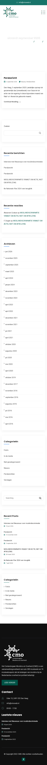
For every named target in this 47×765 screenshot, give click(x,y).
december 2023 (11, 291)
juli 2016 (8, 411)
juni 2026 (8, 252)
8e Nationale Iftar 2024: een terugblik (18, 189)
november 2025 (11, 258)
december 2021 (11, 318)
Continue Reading (11, 102)
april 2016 (9, 424)
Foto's (6, 450)
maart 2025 (9, 271)
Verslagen (8, 480)
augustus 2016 (11, 404)
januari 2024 (10, 285)
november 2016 (11, 391)
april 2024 (9, 278)
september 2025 (11, 265)
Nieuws (23, 82)
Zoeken (7, 126)
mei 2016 (9, 417)
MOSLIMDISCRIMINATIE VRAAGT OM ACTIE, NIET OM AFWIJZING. (23, 550)
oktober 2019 (10, 377)
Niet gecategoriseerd (12, 462)
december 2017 (11, 384)
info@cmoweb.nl (25, 2)
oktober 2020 (10, 344)
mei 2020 (9, 364)
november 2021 (11, 324)
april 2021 (9, 338)
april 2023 (9, 305)
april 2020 (9, 371)
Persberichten (30, 82)
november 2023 (11, 298)
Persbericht (10, 77)
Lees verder (9, 683)
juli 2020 (8, 358)
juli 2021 (8, 331)
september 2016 (11, 397)
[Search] (39, 498)
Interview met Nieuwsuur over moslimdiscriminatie (23, 162)
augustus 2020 (11, 351)
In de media (8, 456)
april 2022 (9, 311)
